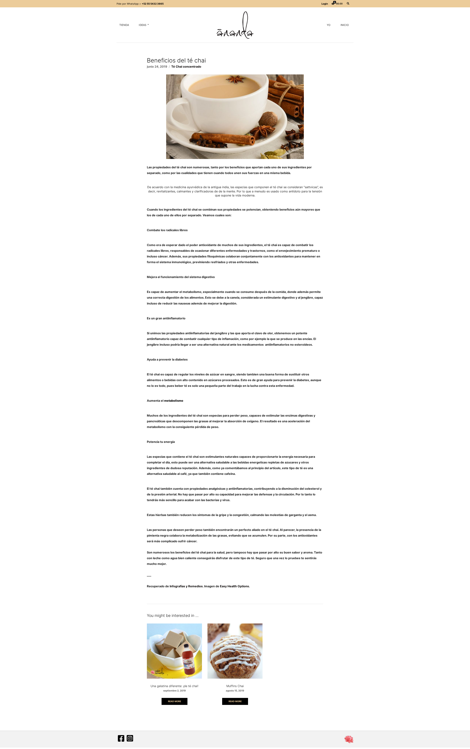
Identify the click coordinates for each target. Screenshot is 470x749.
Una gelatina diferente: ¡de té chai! (174, 686)
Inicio (345, 24)
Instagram (129, 738)
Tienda (124, 24)
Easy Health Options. (235, 586)
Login (324, 3)
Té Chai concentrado (186, 66)
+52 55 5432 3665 (153, 3)
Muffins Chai (235, 686)
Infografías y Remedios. (186, 586)
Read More (174, 701)
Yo (328, 24)
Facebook (121, 738)
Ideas (142, 24)
